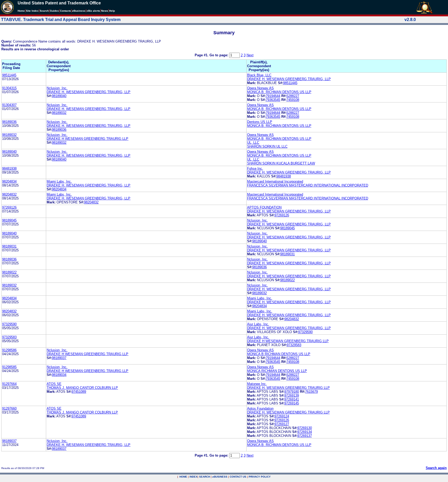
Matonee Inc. (257, 384)
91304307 (9, 105)
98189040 (59, 96)
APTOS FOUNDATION (264, 207)
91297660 (9, 408)
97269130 (304, 428)
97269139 (291, 395)
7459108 (292, 100)
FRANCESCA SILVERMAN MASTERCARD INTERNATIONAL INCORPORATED (307, 185)
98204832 (9, 194)
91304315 (9, 88)
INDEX (194, 476)
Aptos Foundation (260, 408)
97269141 (291, 399)
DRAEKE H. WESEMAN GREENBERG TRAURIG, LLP (289, 79)
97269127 (282, 424)
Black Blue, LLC (259, 75)
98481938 (9, 168)
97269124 (282, 416)
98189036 (9, 122)
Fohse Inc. (255, 168)
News (104, 10)
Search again (436, 468)
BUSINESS (219, 476)
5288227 (292, 96)
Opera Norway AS (260, 88)
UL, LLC (253, 142)
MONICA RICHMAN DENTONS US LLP (277, 371)
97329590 (9, 324)
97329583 (9, 337)
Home (21, 10)
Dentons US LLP (259, 122)
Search (44, 10)
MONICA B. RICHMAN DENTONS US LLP (279, 92)
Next (250, 55)
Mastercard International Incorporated (275, 181)
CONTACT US (238, 476)
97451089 (79, 392)
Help (112, 10)
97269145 (291, 403)
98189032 (59, 113)
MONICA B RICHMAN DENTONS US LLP (278, 354)
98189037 (59, 358)
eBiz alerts (93, 10)
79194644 (273, 96)
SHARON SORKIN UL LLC (267, 146)
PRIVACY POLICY (260, 476)
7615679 (311, 392)
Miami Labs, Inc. (59, 181)
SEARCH (204, 476)
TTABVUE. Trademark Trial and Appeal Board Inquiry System (61, 19)
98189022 (9, 272)
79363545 (273, 100)
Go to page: (219, 55)
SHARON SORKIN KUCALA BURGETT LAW (281, 163)
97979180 (291, 392)
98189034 (59, 375)
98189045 (9, 220)
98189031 (9, 246)
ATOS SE (54, 384)
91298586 (9, 350)
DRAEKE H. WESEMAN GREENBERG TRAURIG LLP (288, 388)
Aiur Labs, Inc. (258, 324)
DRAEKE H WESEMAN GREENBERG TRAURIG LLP (87, 139)
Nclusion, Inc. (57, 88)
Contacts (65, 10)
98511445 (9, 75)
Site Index (32, 10)
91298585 (9, 367)
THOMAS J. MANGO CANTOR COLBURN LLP (82, 388)
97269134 (304, 432)
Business (79, 10)
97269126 (9, 207)
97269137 (304, 436)
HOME (183, 476)
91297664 (9, 384)
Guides (54, 10)
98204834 (9, 181)
